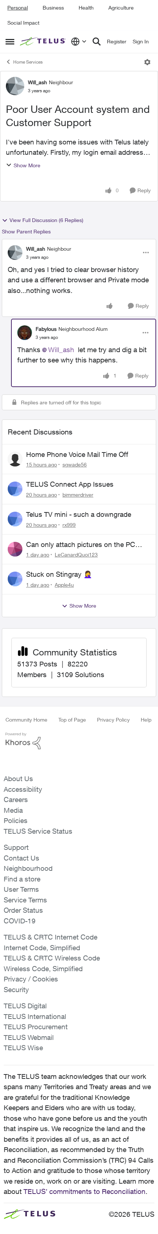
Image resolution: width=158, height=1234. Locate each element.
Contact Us (21, 858)
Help (146, 719)
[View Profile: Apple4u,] (15, 579)
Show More (27, 165)
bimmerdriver (77, 494)
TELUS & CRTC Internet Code (50, 937)
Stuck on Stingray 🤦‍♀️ (59, 574)
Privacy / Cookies (31, 979)
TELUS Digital (25, 1006)
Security (16, 990)
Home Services (28, 62)
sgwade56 (74, 464)
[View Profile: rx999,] (15, 519)
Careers (16, 799)
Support (16, 847)
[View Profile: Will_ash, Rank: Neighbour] (15, 86)
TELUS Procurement (36, 1027)
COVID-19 (20, 921)
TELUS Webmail (29, 1037)
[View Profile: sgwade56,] (15, 459)
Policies (16, 820)
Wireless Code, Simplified (43, 969)
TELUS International (35, 1016)
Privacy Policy (113, 719)
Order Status (23, 910)
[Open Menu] (147, 62)
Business (53, 7)
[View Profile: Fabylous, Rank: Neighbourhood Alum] (24, 332)
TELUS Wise (23, 1048)
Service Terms (25, 900)
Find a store (22, 879)
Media (13, 810)
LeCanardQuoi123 (76, 554)
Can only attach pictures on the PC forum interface (80, 544)
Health (86, 7)
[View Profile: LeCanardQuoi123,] (15, 549)
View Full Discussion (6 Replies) (46, 220)
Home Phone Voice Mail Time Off (77, 454)
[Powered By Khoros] (79, 741)
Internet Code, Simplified (42, 948)
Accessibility (23, 789)
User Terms (21, 889)
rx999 (69, 525)
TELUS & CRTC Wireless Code (52, 958)
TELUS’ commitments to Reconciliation (85, 1191)
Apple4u (64, 585)
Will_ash (37, 82)
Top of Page (72, 719)
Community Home (26, 719)
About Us (18, 779)
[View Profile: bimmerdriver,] (15, 489)
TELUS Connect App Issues (70, 484)
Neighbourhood (28, 868)
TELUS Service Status (38, 831)
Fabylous (46, 329)
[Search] (96, 41)
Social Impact (23, 22)
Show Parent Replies (26, 231)
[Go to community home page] (43, 41)
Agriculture (121, 7)
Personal (17, 7)
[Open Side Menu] (10, 41)
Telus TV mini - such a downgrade (78, 514)
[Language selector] (79, 41)
